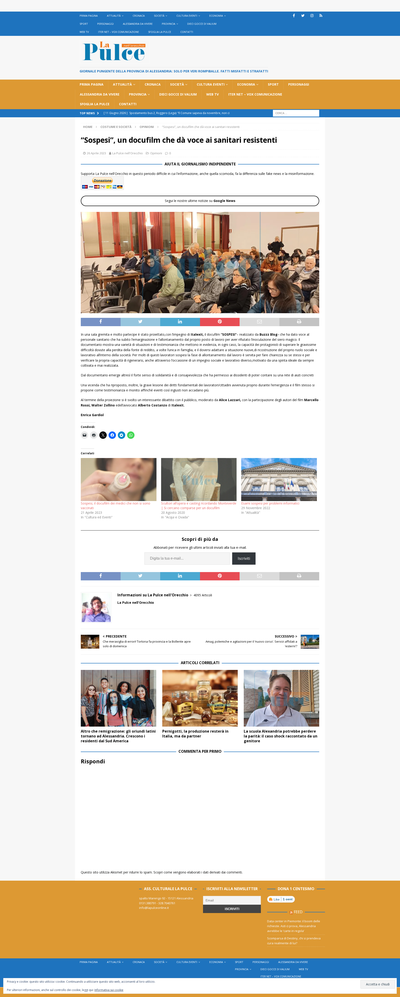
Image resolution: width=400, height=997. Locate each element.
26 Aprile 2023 (96, 153)
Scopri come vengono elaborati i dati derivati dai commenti (197, 872)
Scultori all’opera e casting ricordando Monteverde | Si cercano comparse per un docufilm (198, 505)
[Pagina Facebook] (294, 16)
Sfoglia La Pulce (159, 32)
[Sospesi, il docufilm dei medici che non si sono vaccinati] (118, 479)
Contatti (186, 32)
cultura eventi (186, 15)
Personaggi (105, 23)
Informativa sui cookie (108, 990)
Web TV (84, 32)
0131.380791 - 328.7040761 (157, 903)
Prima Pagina (89, 15)
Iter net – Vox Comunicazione (118, 32)
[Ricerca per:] (296, 113)
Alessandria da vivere (138, 23)
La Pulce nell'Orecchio (127, 153)
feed (298, 911)
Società (159, 15)
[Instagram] (312, 16)
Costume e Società (115, 127)
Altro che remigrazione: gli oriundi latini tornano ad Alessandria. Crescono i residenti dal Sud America (118, 736)
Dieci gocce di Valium (201, 23)
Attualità (114, 15)
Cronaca (139, 15)
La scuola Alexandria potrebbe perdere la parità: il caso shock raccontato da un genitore (280, 736)
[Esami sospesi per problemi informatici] (279, 479)
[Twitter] (303, 16)
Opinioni (156, 153)
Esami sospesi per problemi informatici (270, 503)
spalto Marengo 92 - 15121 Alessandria (166, 898)
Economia (216, 15)
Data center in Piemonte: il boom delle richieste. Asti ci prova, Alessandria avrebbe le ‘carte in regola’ (293, 926)
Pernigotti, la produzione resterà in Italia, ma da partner (195, 734)
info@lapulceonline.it (154, 908)
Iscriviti (244, 558)
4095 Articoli (203, 595)
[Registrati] (321, 16)
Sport (84, 23)
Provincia (168, 23)
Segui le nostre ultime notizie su (200, 200)
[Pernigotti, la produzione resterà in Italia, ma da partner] (200, 698)
